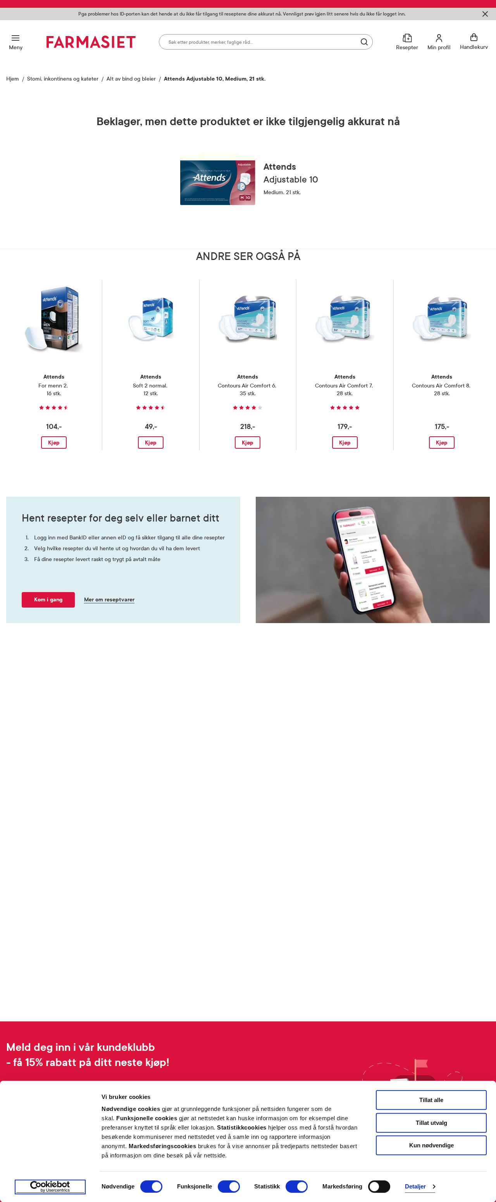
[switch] (229, 1186)
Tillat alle (431, 1100)
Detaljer (415, 1186)
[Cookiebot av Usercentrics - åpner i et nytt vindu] (50, 1187)
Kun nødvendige (431, 1145)
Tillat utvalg (431, 1122)
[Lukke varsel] (485, 14)
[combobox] (266, 42)
